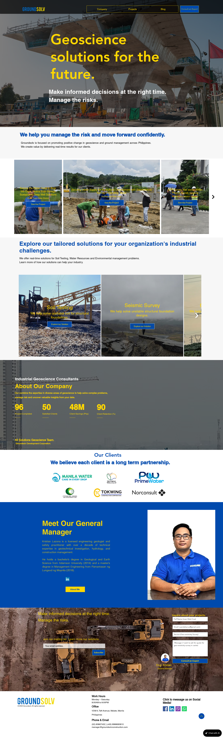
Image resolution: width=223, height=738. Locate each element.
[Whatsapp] (184, 708)
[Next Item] (213, 197)
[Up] (201, 716)
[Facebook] (165, 708)
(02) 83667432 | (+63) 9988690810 (108, 724)
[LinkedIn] (67, 579)
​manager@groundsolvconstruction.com (110, 727)
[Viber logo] (178, 708)
